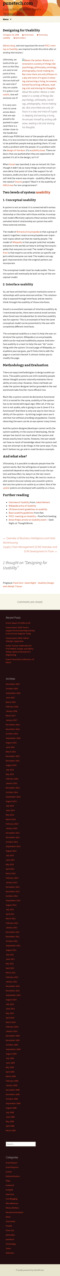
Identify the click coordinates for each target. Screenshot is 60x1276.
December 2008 (13, 1090)
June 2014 (10, 810)
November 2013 (13, 837)
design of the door (16, 150)
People (9, 1226)
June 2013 (10, 860)
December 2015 (13, 756)
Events (9, 1171)
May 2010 (10, 1013)
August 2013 (11, 851)
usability (6, 38)
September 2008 (13, 1103)
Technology (11, 1244)
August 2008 (11, 1108)
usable (6, 94)
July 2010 (10, 1004)
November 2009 (13, 1040)
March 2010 (11, 1022)
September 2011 (13, 945)
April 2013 (10, 869)
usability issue (38, 150)
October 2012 (12, 896)
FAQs (8, 1180)
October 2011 (12, 941)
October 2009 (12, 1044)
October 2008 (12, 1099)
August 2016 (11, 742)
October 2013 (12, 842)
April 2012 (10, 914)
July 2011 (10, 954)
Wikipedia (17, 242)
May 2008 (10, 1121)
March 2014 (11, 819)
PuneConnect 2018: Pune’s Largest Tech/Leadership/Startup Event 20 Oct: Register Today (20, 630)
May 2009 (10, 1067)
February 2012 (12, 923)
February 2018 (12, 706)
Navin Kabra (20, 38)
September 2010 (13, 995)
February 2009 (12, 1081)
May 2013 (10, 864)
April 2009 (10, 1071)
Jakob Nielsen (43, 502)
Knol (5, 252)
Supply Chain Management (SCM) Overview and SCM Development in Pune (30, 549)
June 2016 (10, 747)
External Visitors (13, 1176)
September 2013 (13, 846)
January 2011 (11, 981)
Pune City (10, 1230)
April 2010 (10, 1017)
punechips (10, 1235)
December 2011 (13, 932)
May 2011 (10, 963)
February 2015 (12, 778)
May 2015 (10, 774)
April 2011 (10, 968)
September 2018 (13, 693)
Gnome (18, 181)
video (8, 1248)
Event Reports (12, 1167)
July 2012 (10, 909)
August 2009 (11, 1053)
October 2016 (12, 733)
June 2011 (10, 959)
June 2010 (10, 1008)
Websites (10, 1253)
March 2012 (11, 918)
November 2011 (13, 936)
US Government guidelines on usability (28, 509)
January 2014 (11, 828)
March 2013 (11, 873)
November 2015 (13, 760)
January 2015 (11, 783)
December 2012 (13, 887)
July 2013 (10, 855)
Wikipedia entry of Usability (22, 505)
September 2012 (13, 900)
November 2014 (13, 787)
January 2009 (11, 1085)
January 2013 (11, 882)
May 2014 (10, 814)
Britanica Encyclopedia (28, 231)
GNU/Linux (8, 185)
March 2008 (11, 1130)
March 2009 (11, 1076)
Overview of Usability (19, 502)
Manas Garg (9, 45)
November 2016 (13, 729)
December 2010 (13, 986)
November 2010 (13, 990)
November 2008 (13, 1094)
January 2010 (11, 1031)
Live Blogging (11, 1198)
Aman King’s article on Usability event (28, 519)
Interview (10, 1194)
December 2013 (13, 833)
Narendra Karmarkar (14, 1212)
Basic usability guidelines (21, 512)
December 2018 (13, 684)
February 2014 (12, 823)
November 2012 (13, 891)
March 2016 (11, 751)
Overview (43, 34)
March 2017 (11, 715)
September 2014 (13, 796)
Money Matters (12, 1207)
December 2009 (13, 1035)
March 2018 (11, 702)
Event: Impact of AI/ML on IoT (18, 623)
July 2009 (10, 1058)
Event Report (11, 1162)
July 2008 (10, 1112)
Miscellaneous (12, 1203)
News (8, 1216)
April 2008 (10, 1126)
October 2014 (12, 792)
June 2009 (10, 1062)
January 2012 (11, 927)
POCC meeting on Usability (22, 516)
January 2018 (11, 711)
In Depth (9, 1189)
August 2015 (11, 765)
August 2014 (11, 801)
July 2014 (10, 805)
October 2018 (12, 688)
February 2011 (12, 977)
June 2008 (10, 1117)
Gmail (12, 164)
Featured (10, 1185)
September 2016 (13, 738)
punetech (10, 1239)
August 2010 (11, 999)
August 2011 (11, 950)
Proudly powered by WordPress (30, 1270)
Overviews (29, 34)
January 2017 (11, 720)
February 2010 (12, 1026)
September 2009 (13, 1049)
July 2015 (10, 769)
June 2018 (10, 697)
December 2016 (13, 724)
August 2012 (11, 905)
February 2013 (12, 878)
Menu (6, 19)
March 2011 (11, 972)
